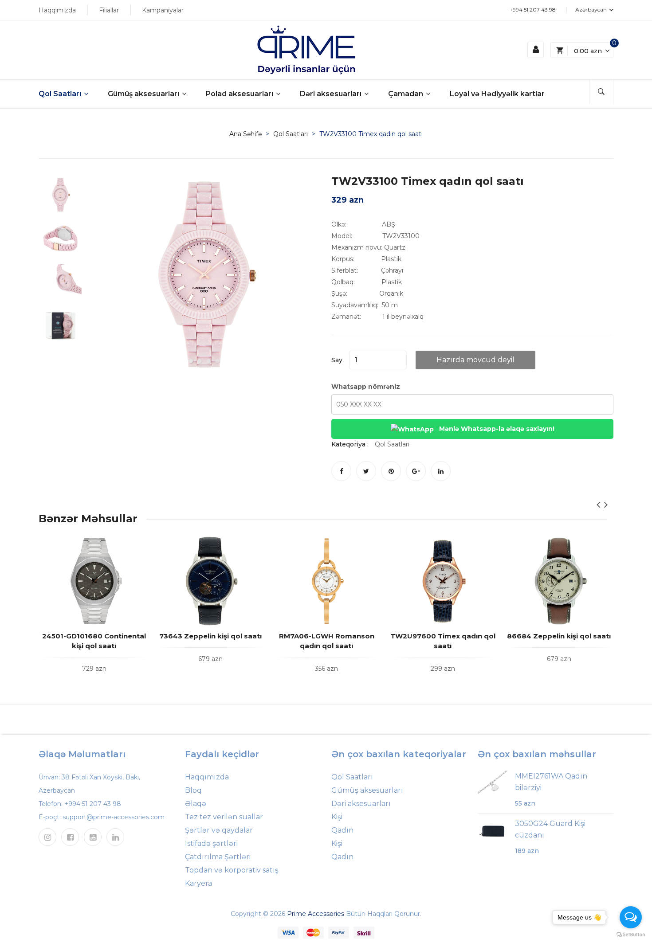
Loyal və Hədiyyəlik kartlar (497, 94)
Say (336, 360)
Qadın (342, 830)
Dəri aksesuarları (331, 94)
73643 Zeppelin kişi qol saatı (210, 636)
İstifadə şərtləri (211, 843)
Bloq (193, 790)
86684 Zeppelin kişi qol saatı (559, 636)
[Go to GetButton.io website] (631, 934)
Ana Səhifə (245, 134)
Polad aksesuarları (240, 94)
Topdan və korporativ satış (232, 870)
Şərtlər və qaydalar (219, 830)
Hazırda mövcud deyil (475, 360)
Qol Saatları (61, 94)
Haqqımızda (57, 10)
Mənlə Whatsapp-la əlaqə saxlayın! (495, 429)
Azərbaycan (591, 9)
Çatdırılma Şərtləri (218, 857)
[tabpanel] (204, 274)
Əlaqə (195, 803)
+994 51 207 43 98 (533, 9)
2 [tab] (199, 360)
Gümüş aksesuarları (144, 94)
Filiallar (109, 10)
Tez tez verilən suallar (224, 817)
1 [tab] (190, 360)
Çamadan (406, 94)
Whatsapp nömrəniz (365, 387)
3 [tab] (208, 360)
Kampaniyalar (163, 10)
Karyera (198, 883)
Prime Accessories (315, 914)
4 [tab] (217, 360)
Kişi (336, 817)
